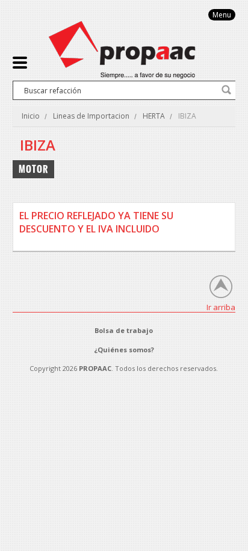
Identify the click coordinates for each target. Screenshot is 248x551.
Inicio (31, 116)
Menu (221, 15)
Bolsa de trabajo (124, 330)
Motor (33, 169)
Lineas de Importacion (91, 116)
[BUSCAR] (226, 90)
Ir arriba (220, 307)
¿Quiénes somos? (124, 349)
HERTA (154, 116)
